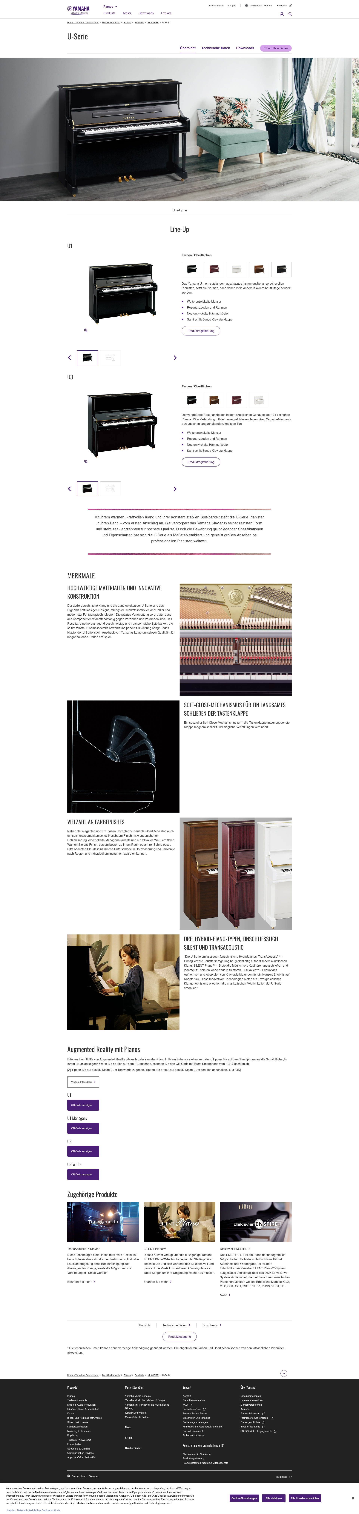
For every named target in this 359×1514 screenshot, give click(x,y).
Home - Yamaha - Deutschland (83, 22)
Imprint (11, 1510)
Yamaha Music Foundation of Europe (145, 1400)
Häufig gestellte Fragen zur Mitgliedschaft (205, 1462)
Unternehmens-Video (251, 1400)
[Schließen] (353, 1498)
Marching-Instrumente (79, 1431)
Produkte (109, 13)
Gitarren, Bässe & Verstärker (83, 1409)
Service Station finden (195, 1413)
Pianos (108, 6)
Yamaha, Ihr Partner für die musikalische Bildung (147, 1406)
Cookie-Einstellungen (244, 1498)
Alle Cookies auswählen (305, 1498)
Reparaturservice (192, 1409)
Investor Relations (250, 1426)
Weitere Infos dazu (81, 1082)
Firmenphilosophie (250, 1413)
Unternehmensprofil (250, 1396)
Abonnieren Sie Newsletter (197, 1454)
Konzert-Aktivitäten (135, 1412)
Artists (127, 13)
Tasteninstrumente (77, 1400)
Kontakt (187, 1396)
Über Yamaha (247, 1387)
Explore (166, 13)
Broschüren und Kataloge (196, 1417)
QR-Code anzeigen (81, 1105)
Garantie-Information (194, 1400)
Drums (70, 1413)
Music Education (134, 1387)
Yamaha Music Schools (138, 1396)
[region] (179, 1498)
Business (282, 5)
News (128, 1427)
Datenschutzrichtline (29, 1510)
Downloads (146, 13)
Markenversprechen (251, 1404)
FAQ (185, 1404)
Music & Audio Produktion (81, 1404)
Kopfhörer (72, 1435)
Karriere (244, 1409)
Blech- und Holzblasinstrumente (84, 1417)
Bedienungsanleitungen (195, 1422)
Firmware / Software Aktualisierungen (203, 1426)
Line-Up (177, 210)
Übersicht (188, 47)
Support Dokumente (193, 1431)
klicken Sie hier (86, 1503)
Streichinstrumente (77, 1422)
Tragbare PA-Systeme (79, 1439)
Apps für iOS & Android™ (81, 1457)
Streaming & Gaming (78, 1448)
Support (232, 5)
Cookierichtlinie (51, 1510)
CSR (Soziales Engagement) (255, 1431)
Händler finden (216, 5)
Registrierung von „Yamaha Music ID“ (203, 1445)
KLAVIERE (153, 22)
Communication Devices (80, 1453)
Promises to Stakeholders (254, 1417)
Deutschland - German (260, 5)
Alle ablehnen (274, 1498)
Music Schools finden (136, 1417)
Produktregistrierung (193, 1458)
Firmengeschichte (250, 1422)
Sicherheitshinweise (193, 1435)
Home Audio (74, 1444)
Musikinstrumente (111, 22)
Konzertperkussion (77, 1426)
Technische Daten (216, 47)
